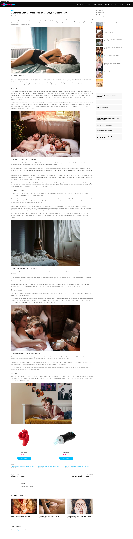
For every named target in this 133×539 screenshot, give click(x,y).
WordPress (37, 537)
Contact (82, 4)
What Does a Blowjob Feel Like (20, 516)
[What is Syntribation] (99, 75)
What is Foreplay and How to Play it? (112, 80)
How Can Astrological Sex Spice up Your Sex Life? (22, 466)
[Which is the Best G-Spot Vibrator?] (99, 59)
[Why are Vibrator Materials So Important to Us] (99, 51)
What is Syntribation (108, 71)
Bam (44, 537)
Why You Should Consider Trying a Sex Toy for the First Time (112, 31)
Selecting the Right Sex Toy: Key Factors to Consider (77, 466)
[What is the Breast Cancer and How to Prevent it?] (99, 67)
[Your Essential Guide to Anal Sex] (99, 26)
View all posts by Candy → (27, 486)
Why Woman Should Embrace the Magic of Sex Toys (113, 39)
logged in (19, 530)
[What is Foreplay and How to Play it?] (99, 83)
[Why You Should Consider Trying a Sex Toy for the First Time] (99, 34)
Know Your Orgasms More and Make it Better (48, 466)
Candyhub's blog (24, 537)
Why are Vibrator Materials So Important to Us (113, 48)
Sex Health (114, 4)
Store (76, 4)
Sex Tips (107, 4)
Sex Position (124, 4)
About (90, 4)
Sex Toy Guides (98, 4)
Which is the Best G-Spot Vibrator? (111, 55)
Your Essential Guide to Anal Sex (111, 22)
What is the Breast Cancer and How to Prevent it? (112, 64)
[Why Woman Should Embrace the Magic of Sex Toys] (99, 42)
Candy (14, 15)
